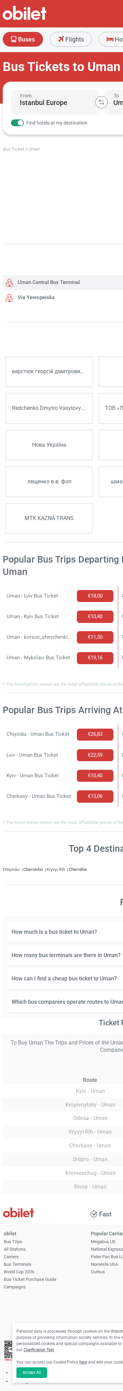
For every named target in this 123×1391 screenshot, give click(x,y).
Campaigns (15, 1286)
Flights (74, 39)
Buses (26, 39)
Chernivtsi (33, 869)
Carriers (11, 1256)
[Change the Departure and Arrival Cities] (101, 102)
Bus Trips (13, 1241)
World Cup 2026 (19, 1271)
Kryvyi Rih (56, 869)
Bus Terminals (17, 1264)
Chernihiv (78, 869)
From (25, 95)
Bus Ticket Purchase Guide (30, 1279)
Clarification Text (39, 1349)
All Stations (15, 1249)
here (83, 1362)
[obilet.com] (41, 19)
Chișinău (11, 869)
